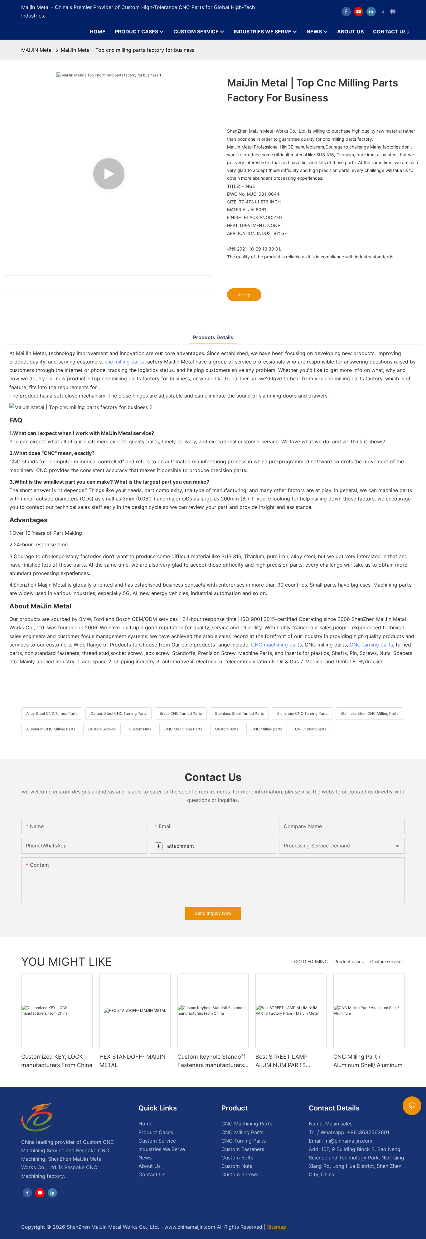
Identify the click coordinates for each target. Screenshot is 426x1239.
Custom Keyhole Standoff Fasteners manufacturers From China (211, 1061)
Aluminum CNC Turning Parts (302, 713)
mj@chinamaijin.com (348, 1141)
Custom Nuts (140, 729)
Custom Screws (102, 729)
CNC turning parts (371, 644)
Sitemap (276, 1227)
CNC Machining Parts (183, 729)
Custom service (386, 961)
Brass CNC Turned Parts (181, 713)
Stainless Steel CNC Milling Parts (369, 713)
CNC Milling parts (266, 729)
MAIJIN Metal (37, 50)
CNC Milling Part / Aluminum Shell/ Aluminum (368, 1060)
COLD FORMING (311, 961)
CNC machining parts (276, 644)
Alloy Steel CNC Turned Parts (51, 713)
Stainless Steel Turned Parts (239, 713)
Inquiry (244, 294)
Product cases (349, 961)
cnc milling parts (124, 362)
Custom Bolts (226, 729)
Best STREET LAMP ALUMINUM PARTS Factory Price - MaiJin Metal (284, 1061)
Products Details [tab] (213, 337)
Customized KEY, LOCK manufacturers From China (56, 1060)
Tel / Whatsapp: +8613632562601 (349, 1132)
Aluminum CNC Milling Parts (50, 729)
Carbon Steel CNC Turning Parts (118, 713)
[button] (407, 31)
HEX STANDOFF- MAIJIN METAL (132, 1060)
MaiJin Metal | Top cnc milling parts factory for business (127, 50)
